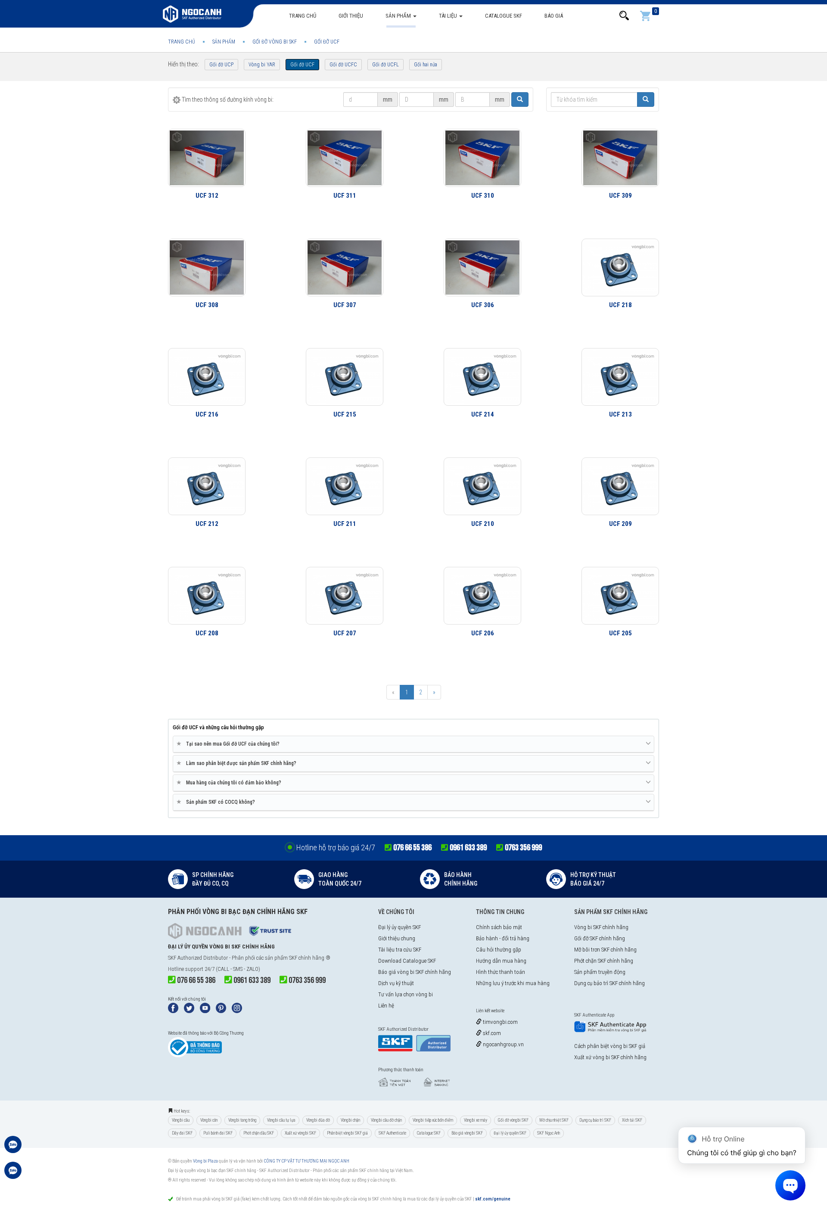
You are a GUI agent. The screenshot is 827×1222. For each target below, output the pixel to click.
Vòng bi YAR (262, 65)
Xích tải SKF (632, 1120)
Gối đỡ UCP (221, 65)
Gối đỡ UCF (302, 65)
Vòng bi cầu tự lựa (281, 1120)
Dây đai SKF (182, 1133)
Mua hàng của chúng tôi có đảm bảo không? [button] (230, 782)
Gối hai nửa (425, 65)
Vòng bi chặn (350, 1120)
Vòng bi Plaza (205, 1161)
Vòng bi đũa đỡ (318, 1120)
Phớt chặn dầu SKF (258, 1133)
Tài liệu (448, 15)
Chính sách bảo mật (499, 927)
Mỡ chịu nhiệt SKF (554, 1120)
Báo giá (553, 15)
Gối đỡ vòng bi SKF (513, 1120)
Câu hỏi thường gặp (498, 949)
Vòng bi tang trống (242, 1120)
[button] (624, 15)
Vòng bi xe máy (475, 1120)
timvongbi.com (500, 1022)
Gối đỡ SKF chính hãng (599, 938)
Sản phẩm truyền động (599, 972)
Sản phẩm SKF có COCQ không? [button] (217, 802)
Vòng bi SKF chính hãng (601, 927)
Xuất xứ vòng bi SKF (300, 1133)
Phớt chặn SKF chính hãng (603, 961)
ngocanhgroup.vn (503, 1044)
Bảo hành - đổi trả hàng (502, 938)
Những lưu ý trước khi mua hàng (513, 983)
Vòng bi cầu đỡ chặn (386, 1120)
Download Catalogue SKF (407, 961)
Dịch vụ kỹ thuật (396, 983)
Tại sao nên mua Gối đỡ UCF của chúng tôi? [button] (230, 743)
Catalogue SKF (503, 15)
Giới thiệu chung (396, 938)
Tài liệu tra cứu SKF (399, 949)
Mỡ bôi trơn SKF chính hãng (605, 949)
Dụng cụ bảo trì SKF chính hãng (609, 983)
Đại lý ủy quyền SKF (399, 927)
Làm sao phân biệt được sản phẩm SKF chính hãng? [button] (238, 763)
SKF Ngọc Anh (548, 1133)
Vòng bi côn (209, 1120)
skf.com (491, 1033)
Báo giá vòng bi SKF (467, 1133)
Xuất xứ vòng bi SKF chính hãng (610, 1057)
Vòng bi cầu (181, 1120)
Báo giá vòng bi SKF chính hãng (414, 972)
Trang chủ (302, 15)
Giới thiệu (351, 15)
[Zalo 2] (13, 1175)
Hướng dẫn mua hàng (501, 961)
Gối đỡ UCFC (343, 65)
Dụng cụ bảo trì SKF (595, 1120)
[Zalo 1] (13, 1149)
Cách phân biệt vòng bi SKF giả (609, 1046)
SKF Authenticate (392, 1133)
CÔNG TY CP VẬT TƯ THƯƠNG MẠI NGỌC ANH (306, 1161)
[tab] (413, 744)
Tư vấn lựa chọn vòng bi (405, 994)
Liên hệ (386, 1005)
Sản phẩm (399, 15)
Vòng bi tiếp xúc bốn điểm (433, 1120)
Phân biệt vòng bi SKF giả (347, 1133)
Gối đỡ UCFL (385, 65)
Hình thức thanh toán (500, 972)
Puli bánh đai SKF (218, 1133)
